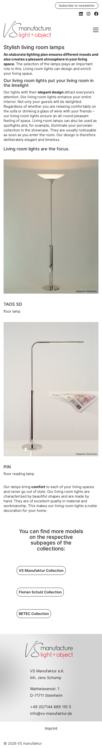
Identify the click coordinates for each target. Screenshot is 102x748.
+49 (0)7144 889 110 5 (50, 706)
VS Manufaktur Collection (41, 570)
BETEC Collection (34, 613)
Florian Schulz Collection (40, 592)
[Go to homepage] (27, 29)
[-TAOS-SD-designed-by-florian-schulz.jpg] (51, 226)
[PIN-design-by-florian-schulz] (51, 389)
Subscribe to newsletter (77, 5)
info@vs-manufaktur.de (51, 713)
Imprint (51, 728)
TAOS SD (13, 304)
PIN (7, 466)
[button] (95, 30)
